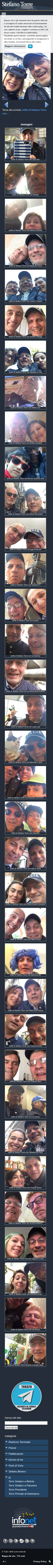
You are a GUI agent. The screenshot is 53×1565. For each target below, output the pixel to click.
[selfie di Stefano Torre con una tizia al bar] (25, 1264)
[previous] (5, 103)
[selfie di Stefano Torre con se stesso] (25, 1087)
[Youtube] (21, 1540)
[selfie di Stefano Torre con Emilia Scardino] (25, 413)
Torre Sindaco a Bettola (21, 1481)
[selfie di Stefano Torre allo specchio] (25, 129)
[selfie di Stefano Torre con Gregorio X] (25, 555)
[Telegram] (32, 1540)
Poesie (12, 1447)
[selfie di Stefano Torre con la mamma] (25, 626)
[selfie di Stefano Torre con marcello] (25, 803)
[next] (47, 103)
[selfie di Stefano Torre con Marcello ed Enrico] (25, 767)
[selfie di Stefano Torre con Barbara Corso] (25, 236)
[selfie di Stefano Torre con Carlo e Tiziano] (25, 271)
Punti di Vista (16, 1465)
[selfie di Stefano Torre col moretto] (25, 165)
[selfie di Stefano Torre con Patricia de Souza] (25, 980)
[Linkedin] (11, 1540)
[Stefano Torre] (21, 1)
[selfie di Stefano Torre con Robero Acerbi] (25, 1016)
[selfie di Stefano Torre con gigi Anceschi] (25, 519)
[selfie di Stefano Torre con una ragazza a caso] (25, 1229)
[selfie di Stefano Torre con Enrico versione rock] (25, 448)
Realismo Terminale (19, 1442)
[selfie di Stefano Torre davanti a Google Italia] (25, 1335)
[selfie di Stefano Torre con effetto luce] (25, 377)
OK (30, 46)
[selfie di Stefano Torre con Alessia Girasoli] (25, 200)
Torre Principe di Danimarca (24, 1493)
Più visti (21, 1556)
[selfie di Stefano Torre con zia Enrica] (25, 1299)
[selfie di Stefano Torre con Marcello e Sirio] (25, 732)
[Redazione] (49, 1561)
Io (10, 1477)
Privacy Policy (40, 1561)
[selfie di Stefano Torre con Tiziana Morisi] (25, 1158)
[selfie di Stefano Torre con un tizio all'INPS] (25, 1193)
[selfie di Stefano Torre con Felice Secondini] (25, 484)
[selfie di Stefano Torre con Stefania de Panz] (25, 1122)
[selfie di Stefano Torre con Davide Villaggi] (25, 307)
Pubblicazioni (16, 1453)
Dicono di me (16, 1459)
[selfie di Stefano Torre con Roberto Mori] (25, 1051)
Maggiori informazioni (15, 46)
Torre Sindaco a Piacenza (23, 1485)
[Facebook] (5, 1540)
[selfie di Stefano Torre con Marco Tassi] (25, 838)
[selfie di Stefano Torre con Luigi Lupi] (25, 697)
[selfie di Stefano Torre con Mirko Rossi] (25, 909)
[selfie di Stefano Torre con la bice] (25, 590)
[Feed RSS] (27, 1540)
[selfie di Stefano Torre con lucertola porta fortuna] (25, 661)
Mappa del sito (8, 1556)
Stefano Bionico (17, 1471)
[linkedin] (16, 1540)
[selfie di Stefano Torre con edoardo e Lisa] (25, 342)
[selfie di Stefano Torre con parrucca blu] (25, 945)
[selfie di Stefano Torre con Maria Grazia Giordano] (25, 874)
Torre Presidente (18, 1489)
